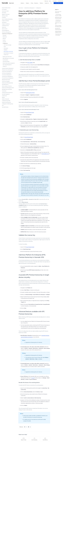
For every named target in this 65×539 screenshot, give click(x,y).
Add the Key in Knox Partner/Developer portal (58, 18)
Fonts (5, 46)
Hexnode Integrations (6, 94)
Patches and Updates (6, 81)
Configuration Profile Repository (7, 103)
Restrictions (5, 36)
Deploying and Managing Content (8, 87)
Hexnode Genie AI (5, 84)
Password (4, 35)
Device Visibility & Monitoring (7, 19)
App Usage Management (7, 64)
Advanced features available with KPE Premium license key (58, 32)
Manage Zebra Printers (6, 79)
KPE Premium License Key (8, 51)
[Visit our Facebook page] (25, 427)
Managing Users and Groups (7, 89)
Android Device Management (7, 33)
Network (4, 38)
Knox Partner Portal (30, 112)
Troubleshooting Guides (6, 100)
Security (4, 40)
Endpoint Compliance (6, 23)
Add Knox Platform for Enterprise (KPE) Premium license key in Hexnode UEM (58, 26)
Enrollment (4, 17)
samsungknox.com (45, 153)
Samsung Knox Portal (30, 92)
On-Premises (4, 9)
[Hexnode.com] (5, 3)
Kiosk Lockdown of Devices (7, 86)
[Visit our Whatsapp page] (30, 427)
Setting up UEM (5, 15)
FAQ (3, 105)
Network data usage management (9, 63)
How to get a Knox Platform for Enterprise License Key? (58, 12)
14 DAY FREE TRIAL (58, 3)
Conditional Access (5, 25)
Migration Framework (5, 14)
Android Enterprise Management (7, 68)
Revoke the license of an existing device (58, 35)
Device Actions (4, 28)
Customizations (5, 59)
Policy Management (5, 30)
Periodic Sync (6, 54)
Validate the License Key (58, 23)
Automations (4, 22)
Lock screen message (7, 44)
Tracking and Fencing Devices (7, 92)
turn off (32, 377)
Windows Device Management (7, 69)
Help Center (11, 3)
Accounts (4, 41)
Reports (3, 97)
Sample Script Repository (6, 102)
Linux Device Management (6, 74)
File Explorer (6, 48)
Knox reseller (29, 62)
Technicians (4, 90)
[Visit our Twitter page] (26, 427)
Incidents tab (4, 95)
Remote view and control (7, 56)
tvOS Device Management (6, 73)
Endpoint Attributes (5, 20)
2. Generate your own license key (58, 21)
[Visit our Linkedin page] (28, 427)
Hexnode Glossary (5, 107)
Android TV (5, 66)
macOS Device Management (7, 71)
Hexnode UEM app (6, 61)
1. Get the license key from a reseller (58, 15)
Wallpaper (5, 49)
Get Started (4, 12)
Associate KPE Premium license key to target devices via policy (58, 29)
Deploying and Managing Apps (7, 82)
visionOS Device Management (7, 76)
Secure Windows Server (6, 7)
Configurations (5, 43)
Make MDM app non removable (8, 58)
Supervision (4, 27)
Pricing (32, 3)
